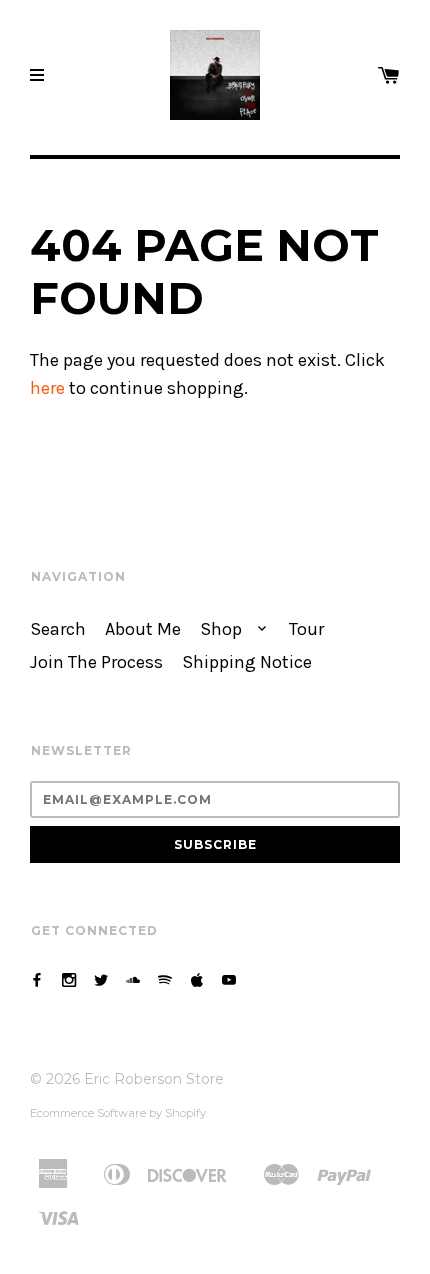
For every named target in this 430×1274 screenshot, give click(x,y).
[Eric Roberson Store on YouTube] (229, 980)
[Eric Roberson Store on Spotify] (165, 980)
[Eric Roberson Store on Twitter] (101, 980)
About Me (143, 629)
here (47, 388)
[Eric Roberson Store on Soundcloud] (133, 980)
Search (58, 629)
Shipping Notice (247, 662)
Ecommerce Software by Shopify (118, 1113)
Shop (223, 629)
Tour (306, 629)
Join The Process (96, 662)
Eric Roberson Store (154, 1079)
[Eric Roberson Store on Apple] (197, 980)
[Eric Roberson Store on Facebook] (37, 980)
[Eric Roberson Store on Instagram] (69, 980)
